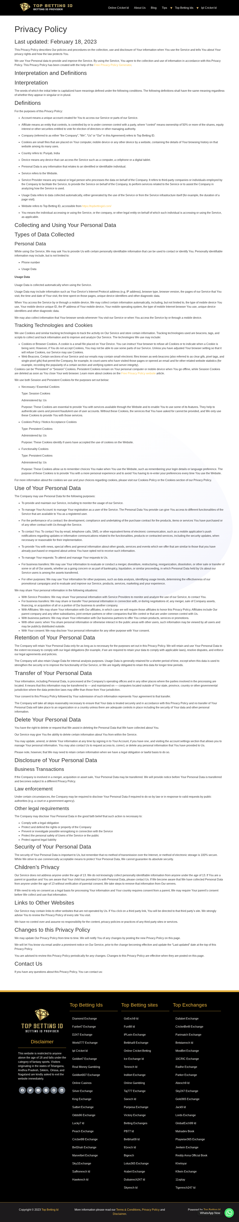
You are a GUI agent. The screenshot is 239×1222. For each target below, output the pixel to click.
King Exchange (81, 1099)
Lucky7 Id (78, 1123)
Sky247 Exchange (186, 1091)
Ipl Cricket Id (209, 7)
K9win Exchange (186, 1171)
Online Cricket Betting (137, 1050)
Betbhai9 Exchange (136, 1042)
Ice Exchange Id (134, 1058)
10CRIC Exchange (187, 1058)
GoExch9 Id (131, 1018)
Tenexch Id (130, 1066)
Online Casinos (82, 1082)
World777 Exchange (85, 1042)
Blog (154, 7)
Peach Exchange (83, 1131)
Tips (164, 7)
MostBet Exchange (187, 1050)
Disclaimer (119, 1213)
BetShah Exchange (84, 1147)
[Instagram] (46, 1090)
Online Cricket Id (118, 7)
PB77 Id (129, 1131)
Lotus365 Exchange (136, 1163)
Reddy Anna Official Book (191, 1155)
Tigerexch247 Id (185, 1187)
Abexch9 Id (182, 1082)
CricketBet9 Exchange (189, 1026)
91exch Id (130, 1147)
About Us (140, 7)
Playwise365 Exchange (190, 1139)
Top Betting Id (49, 1209)
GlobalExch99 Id (185, 1123)
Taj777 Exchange (135, 1091)
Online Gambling (134, 1082)
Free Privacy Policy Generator (112, 65)
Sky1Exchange (81, 1163)
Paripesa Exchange (136, 1107)
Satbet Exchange (83, 1107)
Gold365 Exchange (187, 1099)
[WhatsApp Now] (229, 1213)
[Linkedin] (61, 1090)
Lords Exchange (185, 1115)
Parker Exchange (186, 1074)
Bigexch (129, 1155)
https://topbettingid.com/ (96, 206)
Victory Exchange (135, 1115)
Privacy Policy (151, 1209)
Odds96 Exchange (83, 1115)
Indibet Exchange (135, 1074)
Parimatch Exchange (188, 1034)
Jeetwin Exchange (186, 1147)
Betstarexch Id (184, 1042)
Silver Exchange (82, 1091)
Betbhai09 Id (132, 1139)
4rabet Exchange (134, 1171)
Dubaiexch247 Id (134, 1179)
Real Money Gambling (86, 1066)
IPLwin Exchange (135, 1034)
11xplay (180, 1179)
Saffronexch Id (81, 1171)
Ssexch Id (130, 1099)
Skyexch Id (131, 1187)
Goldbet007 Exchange (86, 1074)
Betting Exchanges (135, 1123)
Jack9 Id (180, 1107)
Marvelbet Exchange (85, 1155)
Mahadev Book (184, 1131)
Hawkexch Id (80, 1179)
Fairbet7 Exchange (84, 1026)
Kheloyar (181, 1163)
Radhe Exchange (186, 1066)
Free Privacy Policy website (138, 373)
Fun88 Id (129, 1026)
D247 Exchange (82, 1034)
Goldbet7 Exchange (84, 1058)
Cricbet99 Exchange (85, 1139)
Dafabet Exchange (187, 1018)
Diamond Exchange (84, 1018)
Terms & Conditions (128, 1209)
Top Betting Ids (184, 7)
